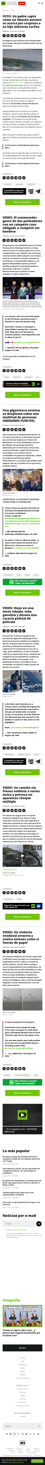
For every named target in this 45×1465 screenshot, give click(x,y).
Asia (18, 575)
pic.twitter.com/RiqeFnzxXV (27, 342)
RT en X (22, 1348)
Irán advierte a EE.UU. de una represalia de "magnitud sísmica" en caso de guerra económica (21, 1170)
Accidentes (8, 575)
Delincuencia (8, 754)
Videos (22, 1368)
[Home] (3, 3)
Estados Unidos (24, 754)
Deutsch (36, 1449)
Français (19, 1450)
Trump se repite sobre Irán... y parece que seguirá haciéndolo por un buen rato (21, 1332)
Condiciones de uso (22, 1406)
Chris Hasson (24, 145)
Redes (36, 575)
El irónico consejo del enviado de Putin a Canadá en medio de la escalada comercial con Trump (21, 1158)
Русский (37, 1450)
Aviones (7, 1075)
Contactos (22, 1392)
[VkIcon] (7, 1434)
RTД (13, 1452)
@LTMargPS (32, 521)
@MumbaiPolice (12, 518)
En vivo (21, 3)
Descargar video (10, 869)
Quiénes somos (22, 1389)
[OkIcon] (30, 1434)
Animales (7, 184)
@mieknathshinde (18, 521)
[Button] (39, 3)
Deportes (31, 184)
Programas (22, 1364)
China (6, 377)
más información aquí (15, 1462)
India (27, 575)
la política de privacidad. (19, 1230)
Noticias (22, 1358)
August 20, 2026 (12, 735)
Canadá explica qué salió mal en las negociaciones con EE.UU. (18, 1193)
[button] (23, 856)
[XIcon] (18, 1434)
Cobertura (22, 1399)
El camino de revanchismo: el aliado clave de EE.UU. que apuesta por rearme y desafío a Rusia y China (22, 1182)
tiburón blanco (18, 82)
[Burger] (42, 3)
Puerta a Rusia (31, 1452)
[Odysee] (14, 1434)
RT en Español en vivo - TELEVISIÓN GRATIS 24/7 (20, 1130)
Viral (22, 1361)
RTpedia (22, 1375)
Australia (19, 184)
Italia (36, 1075)
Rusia (19, 899)
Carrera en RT (22, 1402)
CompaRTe (9, 1449)
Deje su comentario (22, 202)
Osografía (11, 1300)
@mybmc (23, 518)
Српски (28, 1450)
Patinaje (28, 377)
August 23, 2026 (12, 350)
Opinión (22, 1371)
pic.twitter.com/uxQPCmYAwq (19, 1048)
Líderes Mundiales (22, 1378)
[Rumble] (10, 1434)
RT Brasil (20, 1449)
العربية (28, 1449)
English (11, 1450)
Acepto (16, 1230)
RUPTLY (21, 1452)
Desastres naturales (22, 1075)
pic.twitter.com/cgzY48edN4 (25, 548)
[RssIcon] (34, 1434)
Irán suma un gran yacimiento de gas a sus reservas (21, 1203)
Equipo (22, 1395)
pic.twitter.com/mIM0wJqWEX (25, 727)
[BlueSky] (26, 1434)
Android (22, 1416)
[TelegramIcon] (22, 1434)
